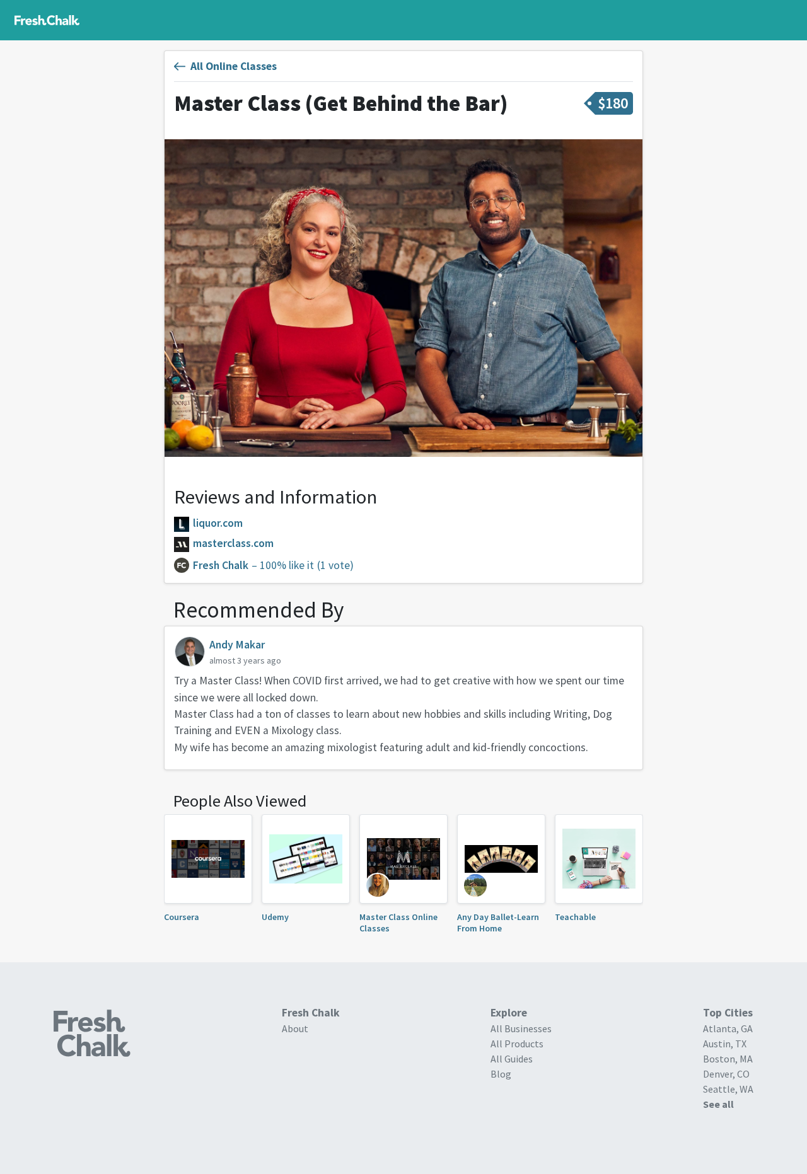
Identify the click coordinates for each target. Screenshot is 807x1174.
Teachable (575, 917)
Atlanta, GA (728, 1028)
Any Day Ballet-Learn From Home (498, 922)
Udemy (275, 917)
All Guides (512, 1058)
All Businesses (521, 1028)
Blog (501, 1074)
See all (718, 1104)
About (295, 1028)
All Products (517, 1043)
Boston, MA (728, 1058)
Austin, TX (724, 1043)
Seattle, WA (728, 1089)
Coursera (181, 917)
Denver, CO (726, 1074)
